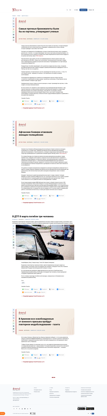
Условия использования (86, 389)
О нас (51, 389)
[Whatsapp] (14, 409)
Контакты (52, 393)
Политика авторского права (87, 393)
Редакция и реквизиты (54, 391)
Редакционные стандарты (55, 395)
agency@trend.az (16, 400)
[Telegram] (25, 409)
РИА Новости (39, 55)
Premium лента (37, 391)
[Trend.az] (16, 10)
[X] (19, 409)
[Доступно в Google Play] (90, 408)
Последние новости (38, 389)
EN (88, 413)
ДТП (23, 282)
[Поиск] (67, 10)
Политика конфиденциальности (87, 391)
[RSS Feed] (30, 409)
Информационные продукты (71, 391)
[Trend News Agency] (16, 389)
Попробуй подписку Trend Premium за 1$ (33, 108)
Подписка (67, 389)
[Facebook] (17, 409)
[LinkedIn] (28, 409)
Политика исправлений (54, 397)
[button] (13, 18)
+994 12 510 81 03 (16, 398)
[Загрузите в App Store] (81, 408)
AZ (90, 413)
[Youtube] (22, 409)
